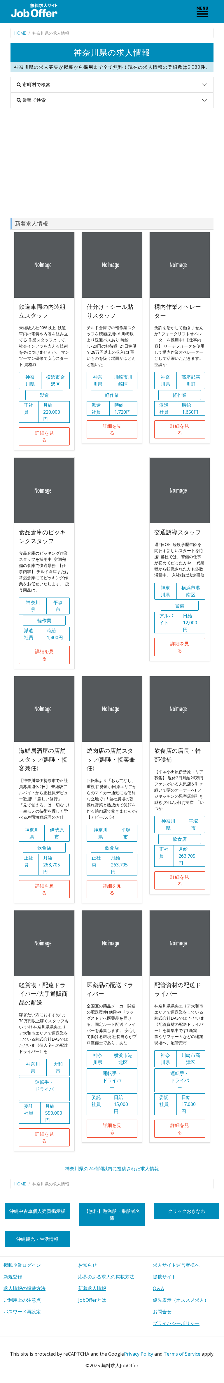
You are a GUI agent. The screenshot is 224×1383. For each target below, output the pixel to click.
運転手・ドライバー (44, 1089)
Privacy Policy (138, 1354)
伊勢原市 (57, 833)
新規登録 (13, 1276)
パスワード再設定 (22, 1311)
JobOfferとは (92, 1300)
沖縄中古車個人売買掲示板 (37, 1211)
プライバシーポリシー (176, 1323)
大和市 (58, 1067)
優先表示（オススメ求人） (181, 1300)
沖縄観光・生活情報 (37, 1239)
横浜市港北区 (123, 1058)
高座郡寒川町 (190, 380)
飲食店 (44, 848)
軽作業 (112, 395)
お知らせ (87, 1265)
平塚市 (58, 606)
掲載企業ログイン (22, 1265)
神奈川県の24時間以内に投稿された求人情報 (112, 1168)
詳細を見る (44, 436)
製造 (44, 395)
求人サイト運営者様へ (176, 1265)
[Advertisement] (112, 163)
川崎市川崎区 (123, 380)
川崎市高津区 (190, 1058)
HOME (20, 33)
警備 (179, 605)
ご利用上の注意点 (22, 1300)
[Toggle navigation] (202, 11)
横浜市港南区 (190, 591)
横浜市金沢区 (55, 380)
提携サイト (164, 1276)
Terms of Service (182, 1354)
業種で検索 (33, 100)
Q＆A (158, 1288)
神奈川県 (30, 380)
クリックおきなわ (186, 1211)
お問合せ (162, 1311)
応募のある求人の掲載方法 (106, 1276)
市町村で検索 (35, 84)
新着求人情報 (92, 1288)
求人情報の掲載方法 (25, 1288)
